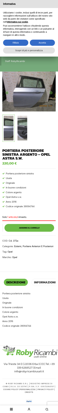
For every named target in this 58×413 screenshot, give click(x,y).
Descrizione (15, 282)
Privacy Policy (46, 389)
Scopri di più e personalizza (29, 50)
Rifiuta (16, 42)
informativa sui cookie (17, 22)
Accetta (42, 42)
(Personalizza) (27, 389)
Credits (29, 392)
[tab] (16, 282)
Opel (10, 251)
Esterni (17, 246)
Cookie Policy (11, 389)
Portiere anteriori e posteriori (38, 246)
